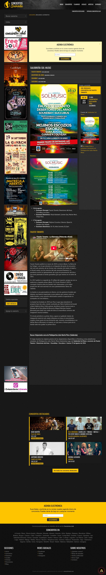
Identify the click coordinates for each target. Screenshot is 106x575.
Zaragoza (83, 542)
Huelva (50, 538)
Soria (33, 542)
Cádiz (32, 535)
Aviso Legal (75, 558)
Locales (84, 4)
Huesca (56, 538)
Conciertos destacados (39, 413)
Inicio (61, 4)
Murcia (38, 540)
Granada (35, 538)
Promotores (9, 562)
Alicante (45, 533)
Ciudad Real (66, 535)
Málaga (27, 540)
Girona (29, 538)
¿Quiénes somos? (77, 551)
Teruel (52, 542)
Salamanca (87, 540)
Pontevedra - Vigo (77, 540)
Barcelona (82, 533)
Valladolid (70, 542)
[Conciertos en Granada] (13, 4)
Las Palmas (79, 538)
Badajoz (68, 533)
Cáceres (27, 535)
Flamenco (77, 4)
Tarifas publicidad (77, 556)
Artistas (90, 4)
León (85, 538)
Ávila (63, 533)
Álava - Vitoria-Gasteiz (28, 533)
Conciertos (68, 4)
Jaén (60, 538)
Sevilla (28, 542)
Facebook (42, 551)
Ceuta (59, 535)
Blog (6, 564)
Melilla (33, 540)
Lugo (16, 540)
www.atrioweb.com (69, 571)
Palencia (68, 540)
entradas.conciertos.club (94, 11)
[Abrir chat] (101, 570)
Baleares (75, 533)
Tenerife (46, 542)
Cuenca (79, 535)
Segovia (22, 542)
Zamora (76, 542)
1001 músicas (11, 303)
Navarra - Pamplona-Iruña (50, 540)
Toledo (57, 542)
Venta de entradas (77, 553)
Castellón (53, 535)
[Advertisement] (65, 28)
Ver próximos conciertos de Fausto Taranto (89, 90)
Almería (51, 533)
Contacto (74, 560)
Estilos (8, 22)
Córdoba (73, 535)
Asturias (58, 533)
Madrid (21, 540)
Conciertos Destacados (78, 11)
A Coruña (17, 533)
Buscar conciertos (11, 16)
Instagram (42, 556)
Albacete (39, 533)
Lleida (91, 538)
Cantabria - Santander (42, 535)
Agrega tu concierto (12, 311)
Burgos (21, 535)
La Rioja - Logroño (69, 538)
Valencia (63, 542)
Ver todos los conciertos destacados (65, 471)
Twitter (41, 553)
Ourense (61, 540)
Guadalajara (43, 538)
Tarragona (39, 542)
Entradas (98, 4)
